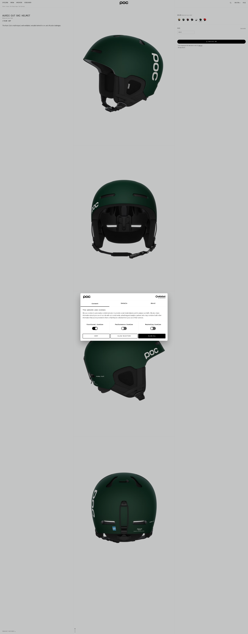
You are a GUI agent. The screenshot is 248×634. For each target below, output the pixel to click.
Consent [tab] (95, 303)
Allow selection (124, 336)
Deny (96, 336)
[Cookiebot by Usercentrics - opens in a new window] (157, 297)
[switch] (124, 328)
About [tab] (153, 303)
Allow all (152, 336)
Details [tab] (124, 303)
